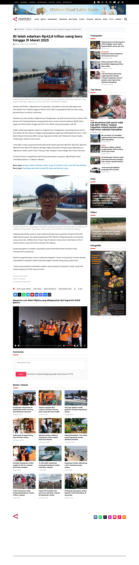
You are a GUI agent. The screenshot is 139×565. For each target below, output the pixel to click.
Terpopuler (23, 2)
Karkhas (74, 524)
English (98, 19)
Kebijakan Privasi (106, 535)
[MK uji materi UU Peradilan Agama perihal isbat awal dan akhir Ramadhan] (95, 138)
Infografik (105, 52)
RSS (101, 549)
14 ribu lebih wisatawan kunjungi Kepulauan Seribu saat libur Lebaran (49, 465)
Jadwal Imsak (47, 549)
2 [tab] (105, 209)
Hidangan (63, 19)
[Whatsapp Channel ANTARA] (102, 2)
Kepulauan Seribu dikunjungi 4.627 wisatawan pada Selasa (76, 465)
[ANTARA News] (22, 19)
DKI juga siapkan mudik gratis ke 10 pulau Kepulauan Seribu (76, 410)
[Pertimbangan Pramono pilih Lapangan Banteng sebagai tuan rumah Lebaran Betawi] (95, 160)
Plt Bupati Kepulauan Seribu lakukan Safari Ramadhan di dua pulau (76, 493)
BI (75, 289)
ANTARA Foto (67, 2)
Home (36, 19)
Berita (43, 19)
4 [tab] (111, 209)
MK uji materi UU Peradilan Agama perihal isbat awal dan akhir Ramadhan (112, 137)
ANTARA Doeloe (77, 538)
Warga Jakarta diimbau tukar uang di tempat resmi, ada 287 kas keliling (54, 165)
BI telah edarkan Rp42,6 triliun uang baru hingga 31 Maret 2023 (57, 29)
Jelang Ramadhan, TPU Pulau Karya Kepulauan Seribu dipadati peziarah (76, 437)
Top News (32, 2)
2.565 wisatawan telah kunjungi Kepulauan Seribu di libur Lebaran (23, 493)
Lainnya (118, 19)
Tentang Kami (105, 542)
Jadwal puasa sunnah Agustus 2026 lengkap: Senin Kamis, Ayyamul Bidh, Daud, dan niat (113, 44)
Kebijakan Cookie (107, 538)
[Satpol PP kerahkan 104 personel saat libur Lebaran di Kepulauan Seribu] (50, 481)
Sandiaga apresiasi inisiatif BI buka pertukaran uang (45, 168)
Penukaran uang (65, 289)
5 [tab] (114, 209)
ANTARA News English (108, 524)
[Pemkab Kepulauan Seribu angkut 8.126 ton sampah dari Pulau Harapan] (24, 453)
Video (103, 145)
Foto (111, 19)
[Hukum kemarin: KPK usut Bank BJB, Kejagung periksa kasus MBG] (95, 65)
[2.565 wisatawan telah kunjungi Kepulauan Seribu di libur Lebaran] (24, 481)
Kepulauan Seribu (24, 289)
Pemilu (58, 2)
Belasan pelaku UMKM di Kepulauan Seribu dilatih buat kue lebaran (48, 437)
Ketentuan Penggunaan (109, 531)
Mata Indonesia (77, 535)
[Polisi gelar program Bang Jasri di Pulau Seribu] (24, 426)
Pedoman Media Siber (108, 545)
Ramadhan (20, 29)
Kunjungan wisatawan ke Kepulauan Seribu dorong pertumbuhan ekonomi (23, 410)
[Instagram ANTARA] (110, 2)
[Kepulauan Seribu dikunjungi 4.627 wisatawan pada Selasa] (76, 453)
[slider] (37, 346)
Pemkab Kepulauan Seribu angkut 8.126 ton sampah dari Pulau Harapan (23, 465)
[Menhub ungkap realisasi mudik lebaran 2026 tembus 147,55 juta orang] (95, 148)
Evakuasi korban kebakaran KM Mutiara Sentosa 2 (106, 310)
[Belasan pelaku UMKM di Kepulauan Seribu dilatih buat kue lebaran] (50, 426)
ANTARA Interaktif (78, 531)
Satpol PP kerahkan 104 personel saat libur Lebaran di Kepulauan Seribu (49, 493)
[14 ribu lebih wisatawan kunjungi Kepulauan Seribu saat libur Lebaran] (50, 453)
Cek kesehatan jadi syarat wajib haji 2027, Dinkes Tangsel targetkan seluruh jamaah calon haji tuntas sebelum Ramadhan (111, 78)
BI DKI (80, 289)
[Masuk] (94, 2)
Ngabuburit (52, 19)
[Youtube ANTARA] (114, 2)
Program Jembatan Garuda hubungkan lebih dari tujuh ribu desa (106, 233)
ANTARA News (42, 2)
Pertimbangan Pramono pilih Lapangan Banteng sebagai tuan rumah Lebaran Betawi (112, 159)
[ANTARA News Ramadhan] (24, 516)
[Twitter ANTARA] (106, 2)
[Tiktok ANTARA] (119, 2)
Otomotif (51, 2)
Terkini (16, 2)
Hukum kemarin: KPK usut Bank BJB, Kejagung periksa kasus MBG (112, 64)
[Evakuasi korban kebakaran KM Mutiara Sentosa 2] (95, 55)
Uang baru (37, 289)
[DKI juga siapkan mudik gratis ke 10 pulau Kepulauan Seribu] (76, 398)
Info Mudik (73, 19)
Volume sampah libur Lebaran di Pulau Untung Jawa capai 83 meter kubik (49, 410)
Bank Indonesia (50, 289)
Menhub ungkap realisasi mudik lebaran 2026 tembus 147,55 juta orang (112, 149)
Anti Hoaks (75, 527)
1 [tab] (102, 209)
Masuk (102, 527)
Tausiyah (89, 19)
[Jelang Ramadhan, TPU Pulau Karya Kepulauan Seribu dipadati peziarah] (76, 426)
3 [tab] (108, 209)
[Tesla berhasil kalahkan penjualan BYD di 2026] (95, 170)
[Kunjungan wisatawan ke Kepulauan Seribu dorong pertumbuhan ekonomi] (24, 398)
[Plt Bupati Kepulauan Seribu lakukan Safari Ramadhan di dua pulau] (76, 481)
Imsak (105, 19)
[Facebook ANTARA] (98, 2)
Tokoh (81, 19)
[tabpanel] (108, 196)
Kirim (21, 374)
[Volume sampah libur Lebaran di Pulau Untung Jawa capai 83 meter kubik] (50, 398)
